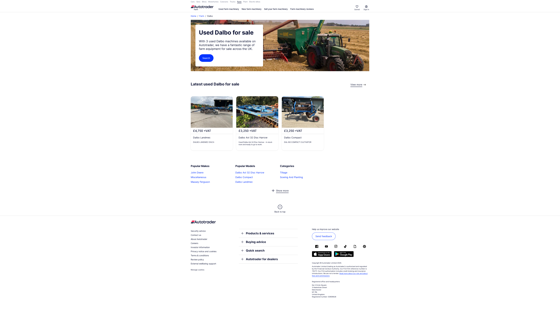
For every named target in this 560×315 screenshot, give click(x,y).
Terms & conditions (200, 255)
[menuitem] (228, 9)
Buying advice (256, 242)
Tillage (283, 172)
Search (206, 58)
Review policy (197, 259)
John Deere (197, 172)
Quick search (255, 250)
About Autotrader (199, 239)
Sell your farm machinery (276, 9)
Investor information (200, 247)
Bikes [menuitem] (204, 2)
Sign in (366, 9)
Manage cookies (197, 270)
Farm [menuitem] (239, 2)
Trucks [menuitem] (232, 2)
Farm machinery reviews (302, 9)
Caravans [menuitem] (224, 2)
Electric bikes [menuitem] (254, 2)
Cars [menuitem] (193, 2)
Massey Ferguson (200, 181)
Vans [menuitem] (198, 2)
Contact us (196, 235)
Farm (201, 16)
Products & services (260, 233)
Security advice (198, 231)
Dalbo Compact (244, 177)
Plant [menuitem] (245, 2)
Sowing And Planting (291, 177)
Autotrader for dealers (262, 259)
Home (193, 16)
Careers (194, 243)
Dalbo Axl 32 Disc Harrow (249, 172)
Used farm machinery (228, 9)
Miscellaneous (198, 177)
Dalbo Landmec (244, 181)
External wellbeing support (203, 263)
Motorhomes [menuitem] (213, 2)
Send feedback (323, 236)
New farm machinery (251, 9)
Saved (357, 9)
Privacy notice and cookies (203, 251)
